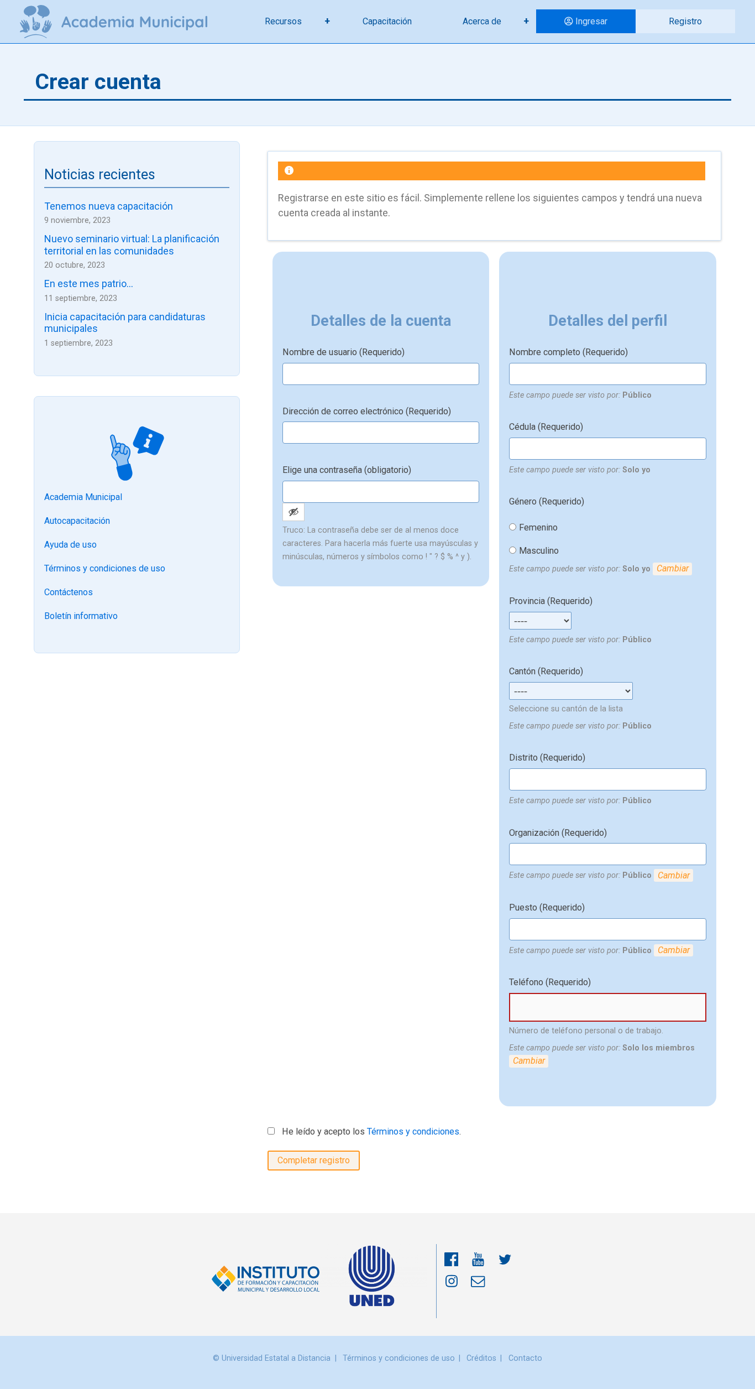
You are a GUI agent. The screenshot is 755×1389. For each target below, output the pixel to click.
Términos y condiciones (413, 1131)
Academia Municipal (83, 497)
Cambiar (673, 568)
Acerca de (482, 21)
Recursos (283, 21)
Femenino (538, 527)
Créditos (481, 1358)
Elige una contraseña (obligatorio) (346, 470)
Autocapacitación (77, 521)
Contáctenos (68, 592)
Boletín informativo (81, 616)
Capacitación (387, 21)
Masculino (539, 550)
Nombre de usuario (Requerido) (343, 352)
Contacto (525, 1358)
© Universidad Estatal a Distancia (272, 1358)
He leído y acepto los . (370, 1131)
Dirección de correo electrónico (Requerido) (366, 411)
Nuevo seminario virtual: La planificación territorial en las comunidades (131, 245)
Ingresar (591, 21)
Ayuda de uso (70, 544)
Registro (685, 21)
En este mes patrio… (88, 283)
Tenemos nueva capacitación (108, 206)
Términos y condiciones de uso (104, 568)
